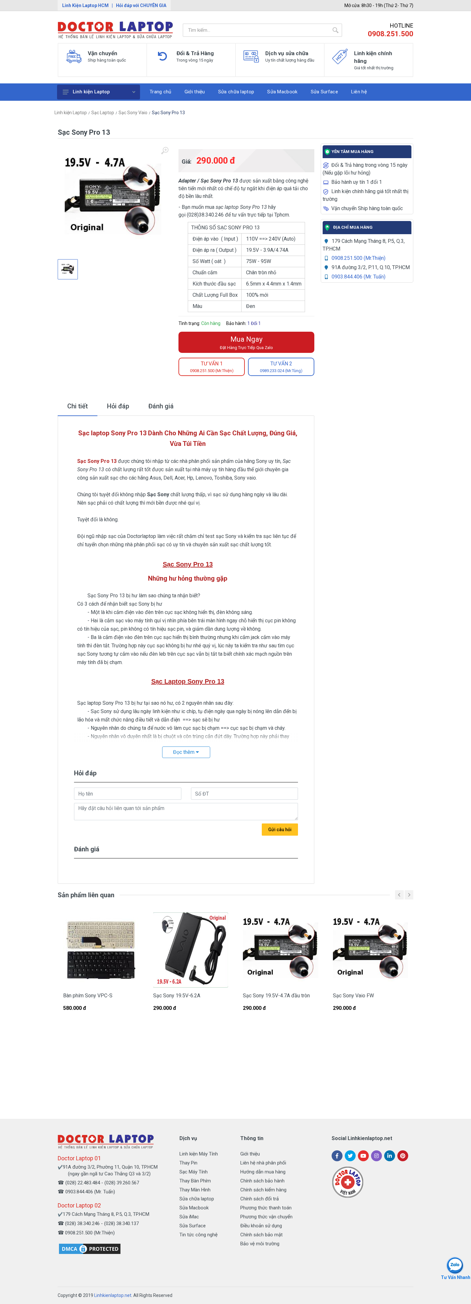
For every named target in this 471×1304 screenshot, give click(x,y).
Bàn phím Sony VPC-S (87, 996)
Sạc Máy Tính (193, 1172)
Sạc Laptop (102, 112)
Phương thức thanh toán (266, 1208)
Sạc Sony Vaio (133, 112)
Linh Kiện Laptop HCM (85, 5)
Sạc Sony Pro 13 (168, 112)
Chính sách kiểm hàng (263, 1190)
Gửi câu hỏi (280, 829)
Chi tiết (77, 406)
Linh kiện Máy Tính (198, 1154)
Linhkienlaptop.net (112, 1295)
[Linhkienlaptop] (106, 1141)
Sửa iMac (189, 1217)
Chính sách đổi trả (259, 1199)
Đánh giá (161, 406)
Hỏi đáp (118, 406)
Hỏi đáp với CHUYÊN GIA (141, 5)
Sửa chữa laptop (196, 1199)
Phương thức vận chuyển (266, 1217)
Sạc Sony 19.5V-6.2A (176, 996)
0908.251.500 (390, 34)
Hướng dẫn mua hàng (262, 1172)
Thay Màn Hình (195, 1190)
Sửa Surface (192, 1226)
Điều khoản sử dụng (261, 1226)
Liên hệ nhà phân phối (263, 1163)
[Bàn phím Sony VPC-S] (100, 950)
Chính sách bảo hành (262, 1181)
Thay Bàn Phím (195, 1181)
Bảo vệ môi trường (259, 1244)
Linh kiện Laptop (91, 92)
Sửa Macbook (194, 1208)
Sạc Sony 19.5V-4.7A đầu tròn (276, 996)
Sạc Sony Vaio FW (353, 996)
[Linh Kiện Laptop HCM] (115, 30)
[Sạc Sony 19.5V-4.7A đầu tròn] (280, 950)
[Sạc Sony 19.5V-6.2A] (190, 950)
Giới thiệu (250, 1154)
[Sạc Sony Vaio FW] (370, 950)
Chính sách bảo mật (261, 1235)
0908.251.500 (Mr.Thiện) (358, 258)
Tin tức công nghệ (198, 1235)
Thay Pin (188, 1163)
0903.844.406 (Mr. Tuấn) (358, 277)
